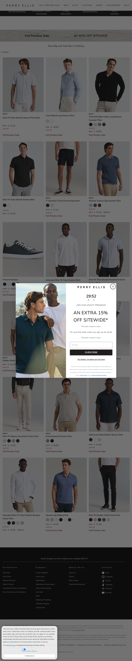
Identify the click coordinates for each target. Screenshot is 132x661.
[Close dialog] (113, 286)
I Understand (29, 656)
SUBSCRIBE (91, 352)
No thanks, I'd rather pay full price (91, 359)
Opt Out (12, 645)
